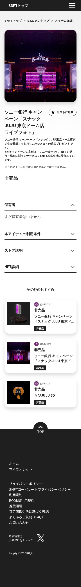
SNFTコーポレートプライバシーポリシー (40, 489)
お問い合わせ (19, 522)
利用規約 (15, 494)
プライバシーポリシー (25, 483)
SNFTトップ (18, 5)
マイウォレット (20, 469)
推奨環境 (15, 505)
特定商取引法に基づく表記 (29, 511)
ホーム (14, 463)
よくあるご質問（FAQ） (27, 517)
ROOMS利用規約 (21, 500)
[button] (40, 204)
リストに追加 (65, 112)
